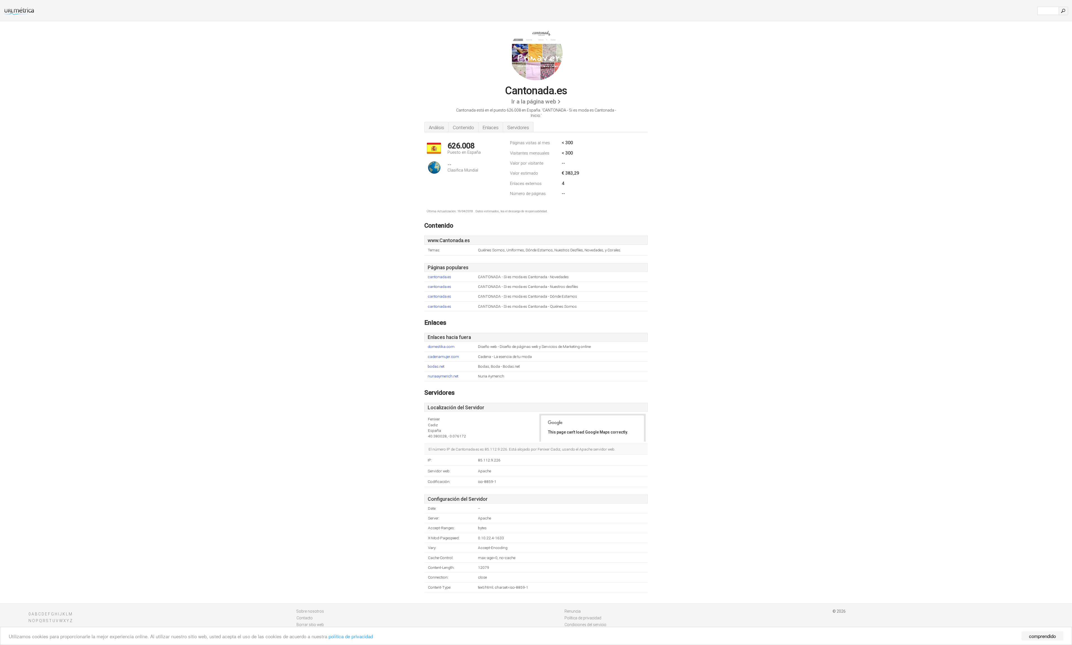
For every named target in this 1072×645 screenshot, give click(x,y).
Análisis (436, 127)
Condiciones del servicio (585, 624)
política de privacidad (351, 636)
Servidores (518, 127)
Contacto (304, 618)
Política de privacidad (582, 618)
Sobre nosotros (310, 611)
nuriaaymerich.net (443, 376)
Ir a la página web (533, 101)
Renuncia (572, 611)
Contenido (463, 127)
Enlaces (491, 127)
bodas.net (436, 366)
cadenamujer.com (443, 357)
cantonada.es (439, 277)
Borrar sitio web (310, 624)
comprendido (1042, 635)
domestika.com (441, 347)
